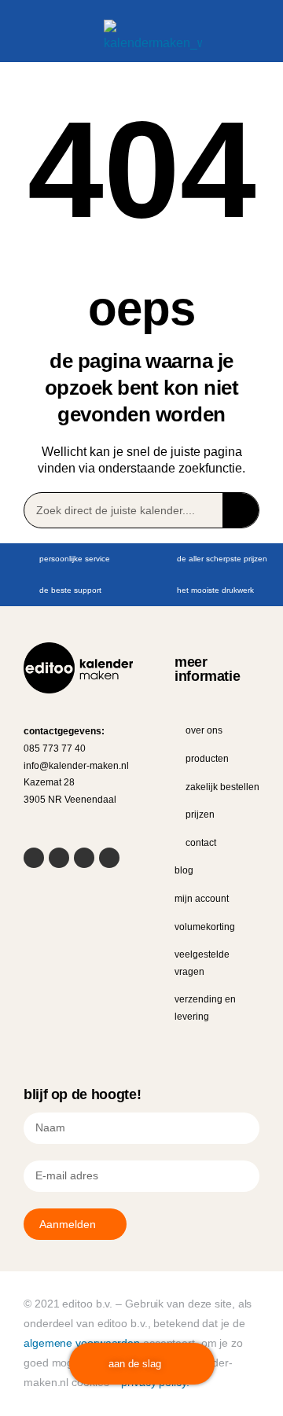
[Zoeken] (240, 510)
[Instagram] (84, 858)
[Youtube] (59, 858)
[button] (26, 40)
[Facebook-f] (34, 858)
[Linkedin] (109, 858)
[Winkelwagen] (224, 38)
